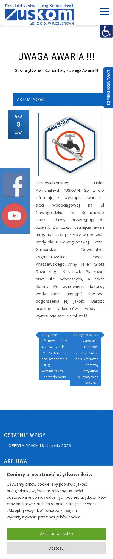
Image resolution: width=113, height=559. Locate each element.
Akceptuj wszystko (56, 533)
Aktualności (31, 99)
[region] (56, 512)
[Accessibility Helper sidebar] (106, 31)
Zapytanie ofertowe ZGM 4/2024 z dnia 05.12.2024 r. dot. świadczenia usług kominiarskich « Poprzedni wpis (54, 355)
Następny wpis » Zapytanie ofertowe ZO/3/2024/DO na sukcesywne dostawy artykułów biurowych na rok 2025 (85, 358)
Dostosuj (56, 548)
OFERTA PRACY (23, 445)
